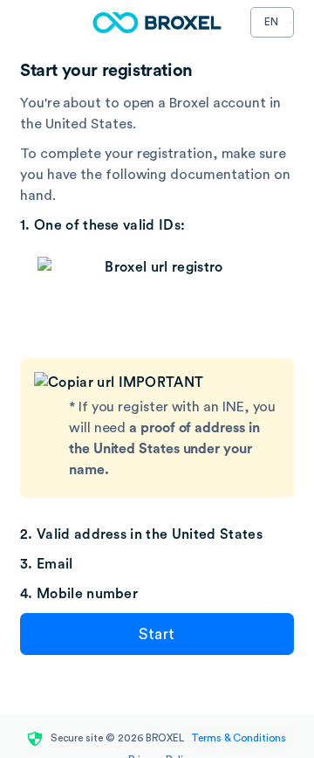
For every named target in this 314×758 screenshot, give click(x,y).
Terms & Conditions (236, 738)
